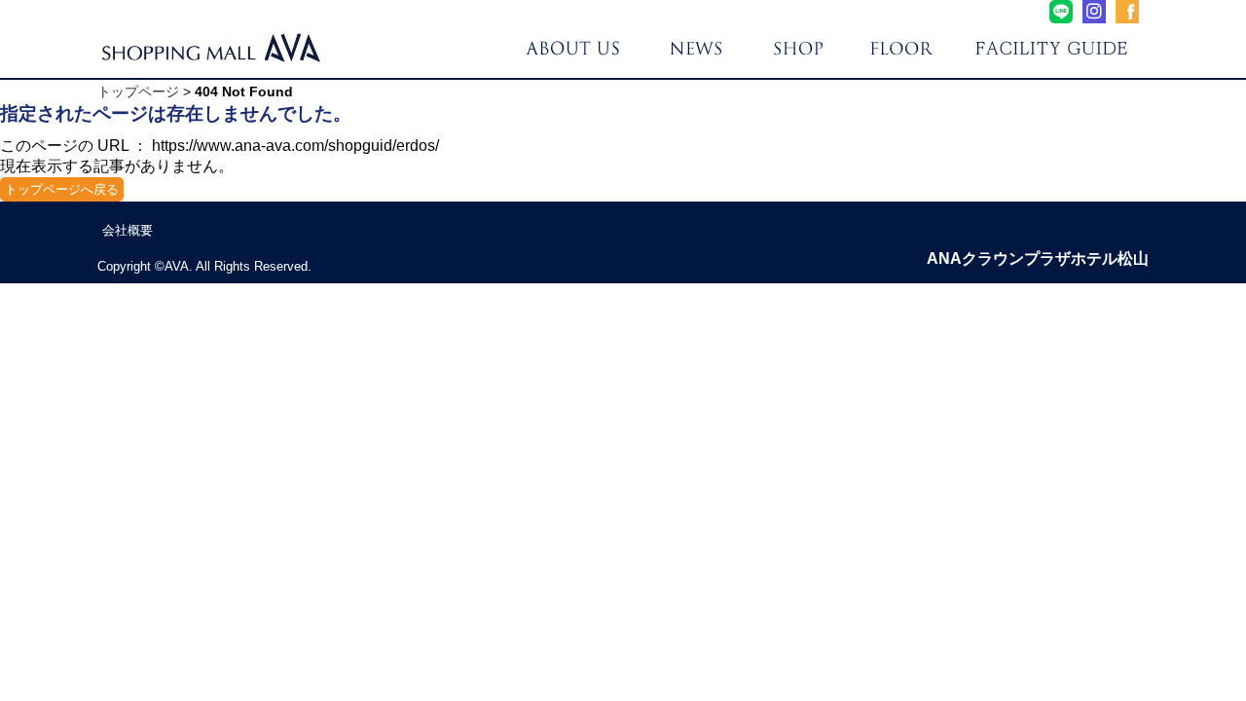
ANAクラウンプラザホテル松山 (1038, 258)
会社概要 (127, 230)
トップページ (138, 91)
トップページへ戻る (62, 189)
